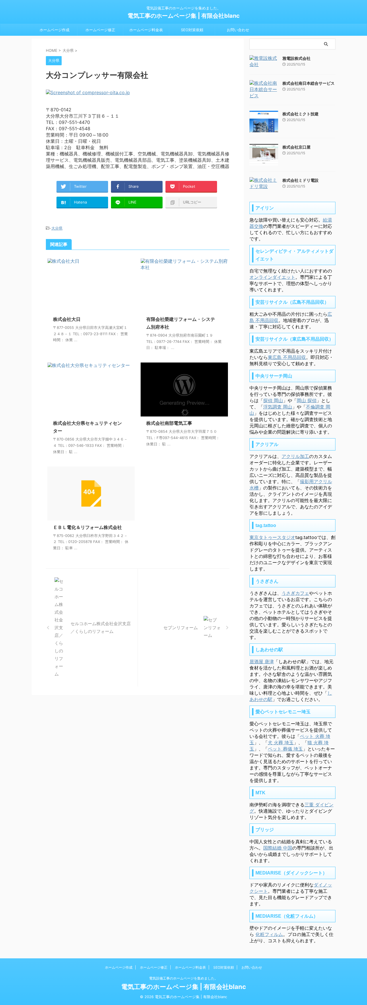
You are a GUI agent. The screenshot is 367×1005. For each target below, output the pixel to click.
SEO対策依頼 (192, 29)
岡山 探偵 (307, 400)
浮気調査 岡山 (277, 407)
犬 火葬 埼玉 (281, 742)
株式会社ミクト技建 (300, 113)
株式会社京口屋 (296, 147)
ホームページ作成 (54, 29)
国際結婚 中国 (277, 848)
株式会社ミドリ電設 (300, 180)
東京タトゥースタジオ (272, 537)
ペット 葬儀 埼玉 (285, 749)
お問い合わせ (238, 29)
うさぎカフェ (295, 593)
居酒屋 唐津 (261, 661)
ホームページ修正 (100, 29)
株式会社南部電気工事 (169, 423)
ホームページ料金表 (146, 29)
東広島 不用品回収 (287, 357)
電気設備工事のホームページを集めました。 (183, 978)
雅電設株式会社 (296, 58)
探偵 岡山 (273, 400)
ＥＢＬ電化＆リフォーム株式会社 (87, 527)
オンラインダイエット (272, 277)
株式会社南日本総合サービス (308, 83)
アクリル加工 (295, 456)
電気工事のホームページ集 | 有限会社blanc (184, 15)
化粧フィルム (269, 934)
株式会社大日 (67, 319)
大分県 (57, 228)
